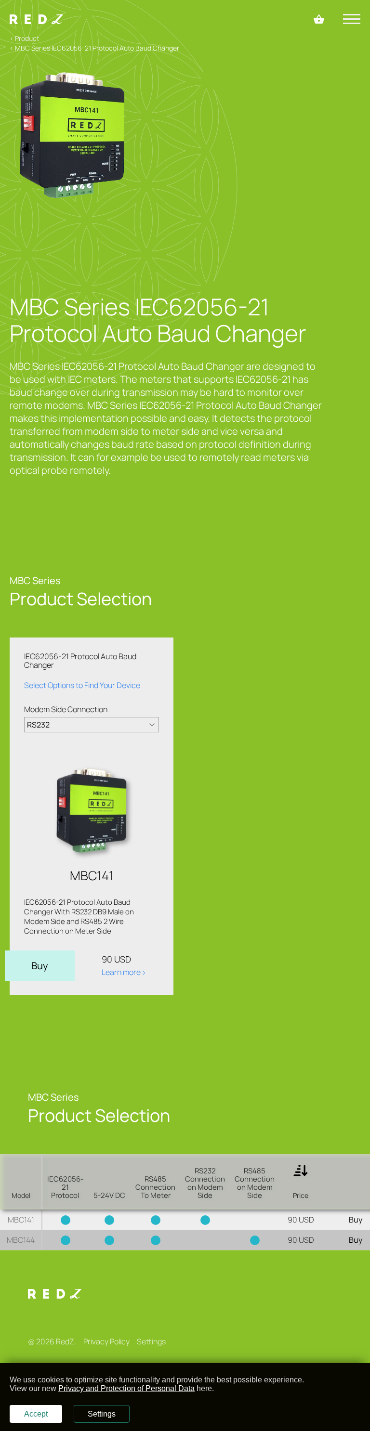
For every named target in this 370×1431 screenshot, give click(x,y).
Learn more (122, 972)
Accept (36, 1414)
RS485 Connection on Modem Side (255, 1183)
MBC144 (21, 1240)
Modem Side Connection (65, 709)
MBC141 (21, 1219)
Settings (151, 1341)
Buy (39, 965)
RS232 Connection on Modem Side (205, 1183)
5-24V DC (109, 1195)
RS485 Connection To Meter (155, 1187)
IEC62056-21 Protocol (65, 1187)
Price (300, 1195)
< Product (24, 38)
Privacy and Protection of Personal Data (126, 1388)
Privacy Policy (106, 1341)
